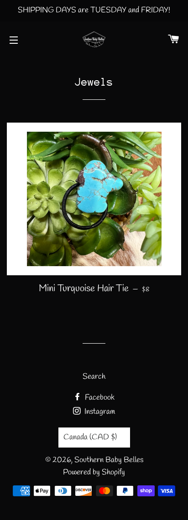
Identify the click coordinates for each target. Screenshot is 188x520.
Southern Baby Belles (108, 460)
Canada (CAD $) (90, 437)
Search (94, 376)
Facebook (99, 397)
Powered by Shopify (94, 472)
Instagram (99, 412)
